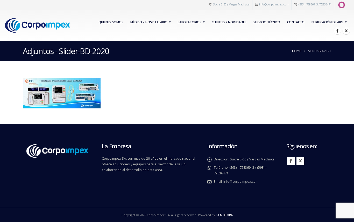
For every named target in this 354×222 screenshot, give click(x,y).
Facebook (291, 161)
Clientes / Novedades (229, 22)
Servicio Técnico (266, 22)
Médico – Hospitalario (148, 22)
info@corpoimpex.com (274, 4)
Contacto (296, 22)
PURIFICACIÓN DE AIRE (327, 22)
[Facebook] (337, 30)
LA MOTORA (224, 215)
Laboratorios (189, 22)
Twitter (300, 161)
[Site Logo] (37, 25)
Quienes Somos (110, 22)
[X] (346, 30)
